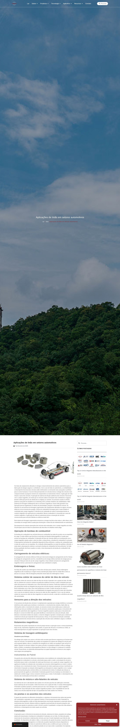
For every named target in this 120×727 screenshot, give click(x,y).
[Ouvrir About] (37, 3)
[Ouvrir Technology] (60, 3)
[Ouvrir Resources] (82, 3)
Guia (47, 221)
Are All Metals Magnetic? (85, 544)
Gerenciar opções (82, 716)
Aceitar (87, 721)
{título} (95, 724)
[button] (117, 705)
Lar (43, 221)
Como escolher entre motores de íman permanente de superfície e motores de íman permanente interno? (91, 570)
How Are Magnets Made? (85, 522)
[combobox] (102, 3)
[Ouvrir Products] (48, 3)
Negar (108, 721)
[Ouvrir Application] (71, 3)
